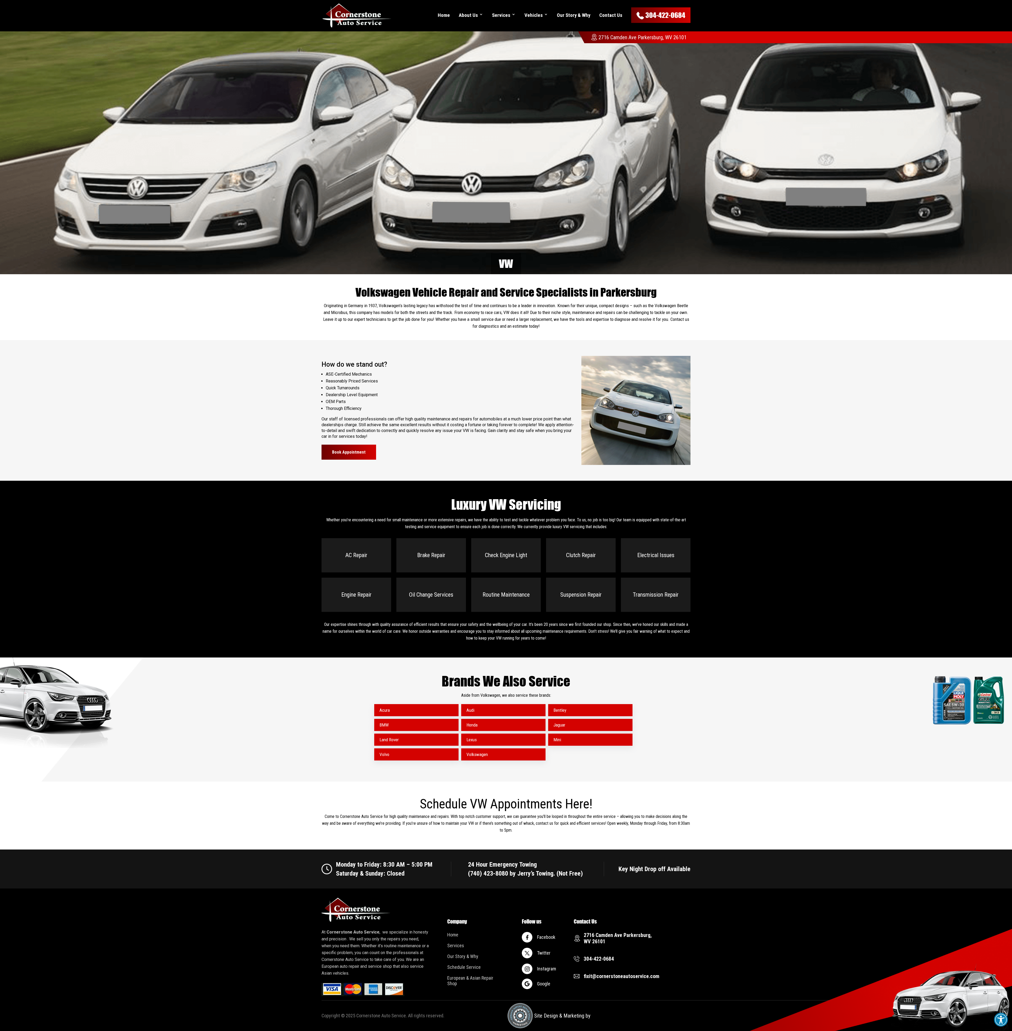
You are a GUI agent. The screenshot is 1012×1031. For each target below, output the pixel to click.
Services (501, 15)
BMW (384, 725)
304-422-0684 (665, 15)
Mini (557, 739)
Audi (470, 710)
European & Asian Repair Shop (470, 980)
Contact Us (610, 15)
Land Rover (389, 739)
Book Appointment (349, 452)
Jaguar (559, 725)
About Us (468, 15)
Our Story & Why (573, 15)
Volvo (384, 754)
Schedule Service (464, 967)
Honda (472, 725)
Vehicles (533, 15)
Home (444, 15)
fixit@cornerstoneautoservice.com (621, 976)
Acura (385, 710)
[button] (1001, 1020)
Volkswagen (477, 754)
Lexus (471, 739)
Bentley (559, 710)
